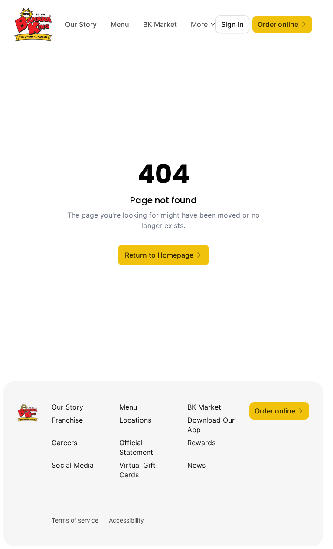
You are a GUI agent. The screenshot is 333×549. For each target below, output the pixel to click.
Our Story (119, 24)
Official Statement (136, 447)
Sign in (232, 24)
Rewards (201, 442)
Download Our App (211, 425)
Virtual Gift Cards (137, 470)
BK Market (204, 407)
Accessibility (126, 520)
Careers (64, 442)
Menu (158, 24)
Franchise (67, 420)
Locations (135, 420)
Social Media (73, 465)
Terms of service (75, 520)
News (196, 465)
